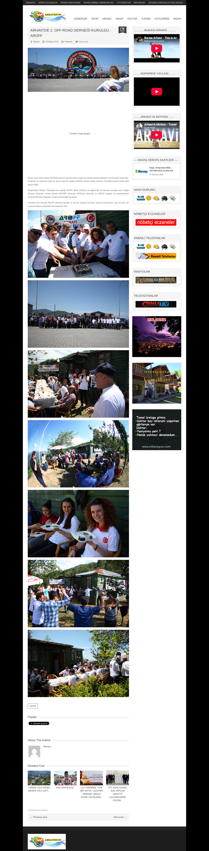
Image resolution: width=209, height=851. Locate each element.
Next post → (120, 817)
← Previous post (38, 817)
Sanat (119, 18)
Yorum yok (83, 42)
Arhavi (106, 18)
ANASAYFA (30, 3)
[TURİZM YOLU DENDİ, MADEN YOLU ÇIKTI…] (39, 778)
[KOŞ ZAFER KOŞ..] (65, 778)
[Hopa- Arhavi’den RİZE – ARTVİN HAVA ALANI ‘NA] (142, 171)
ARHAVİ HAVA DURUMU (70, 3)
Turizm (146, 18)
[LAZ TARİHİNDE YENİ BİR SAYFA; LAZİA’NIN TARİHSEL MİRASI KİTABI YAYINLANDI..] (91, 778)
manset (33, 706)
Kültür (132, 18)
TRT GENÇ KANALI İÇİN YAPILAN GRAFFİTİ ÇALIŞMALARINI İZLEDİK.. (117, 794)
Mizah (177, 18)
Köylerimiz (162, 18)
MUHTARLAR (139, 3)
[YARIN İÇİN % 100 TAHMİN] (156, 198)
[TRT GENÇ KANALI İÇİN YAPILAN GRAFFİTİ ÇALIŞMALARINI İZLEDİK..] (117, 778)
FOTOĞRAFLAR (124, 3)
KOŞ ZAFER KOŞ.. (65, 787)
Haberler (80, 18)
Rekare (47, 746)
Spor (94, 18)
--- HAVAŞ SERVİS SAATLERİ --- (155, 160)
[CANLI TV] (156, 304)
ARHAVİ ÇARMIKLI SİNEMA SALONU (99, 3)
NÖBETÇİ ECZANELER (47, 3)
